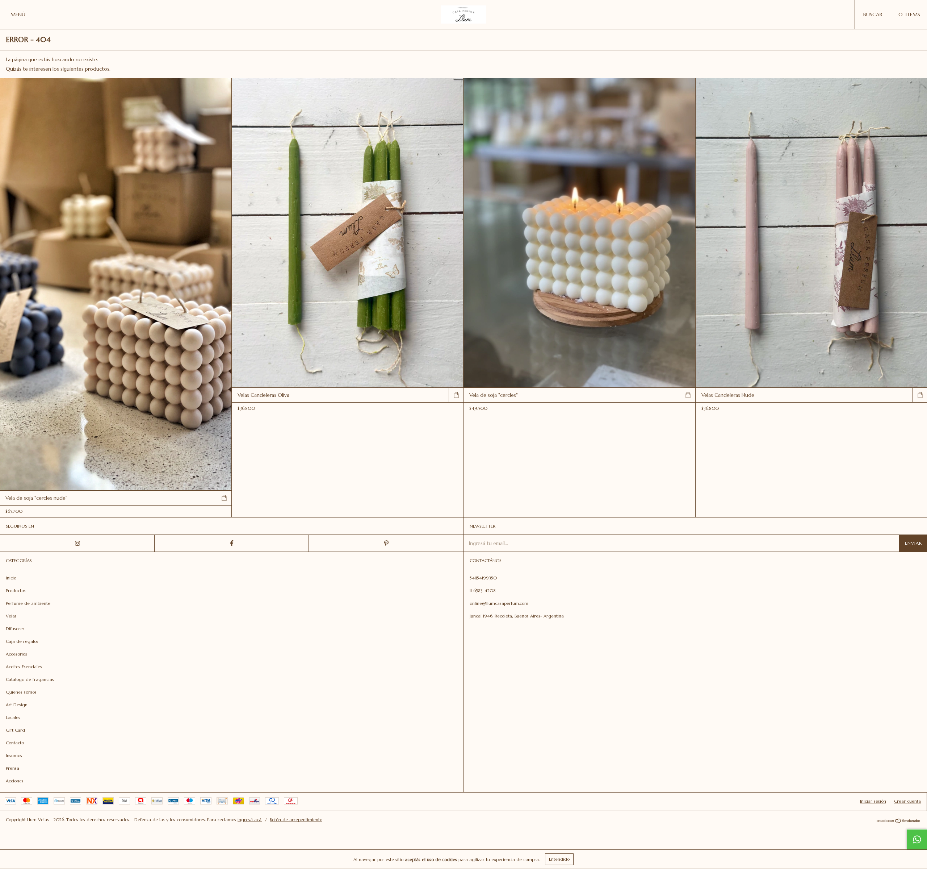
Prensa (12, 768)
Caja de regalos (22, 641)
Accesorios (16, 654)
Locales (13, 717)
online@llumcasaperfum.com (499, 603)
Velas (11, 616)
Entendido (559, 859)
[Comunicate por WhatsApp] (917, 839)
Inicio (11, 578)
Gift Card (15, 730)
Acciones (15, 780)
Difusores (15, 628)
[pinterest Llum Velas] (386, 543)
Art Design (17, 704)
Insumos (14, 755)
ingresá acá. (250, 819)
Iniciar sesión (873, 801)
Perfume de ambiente (28, 603)
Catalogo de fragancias (30, 679)
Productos (16, 590)
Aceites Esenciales (24, 666)
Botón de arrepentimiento (296, 819)
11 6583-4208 (483, 590)
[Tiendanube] (898, 821)
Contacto (15, 742)
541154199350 (483, 578)
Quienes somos (21, 692)
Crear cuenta (907, 801)
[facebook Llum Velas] (232, 543)
